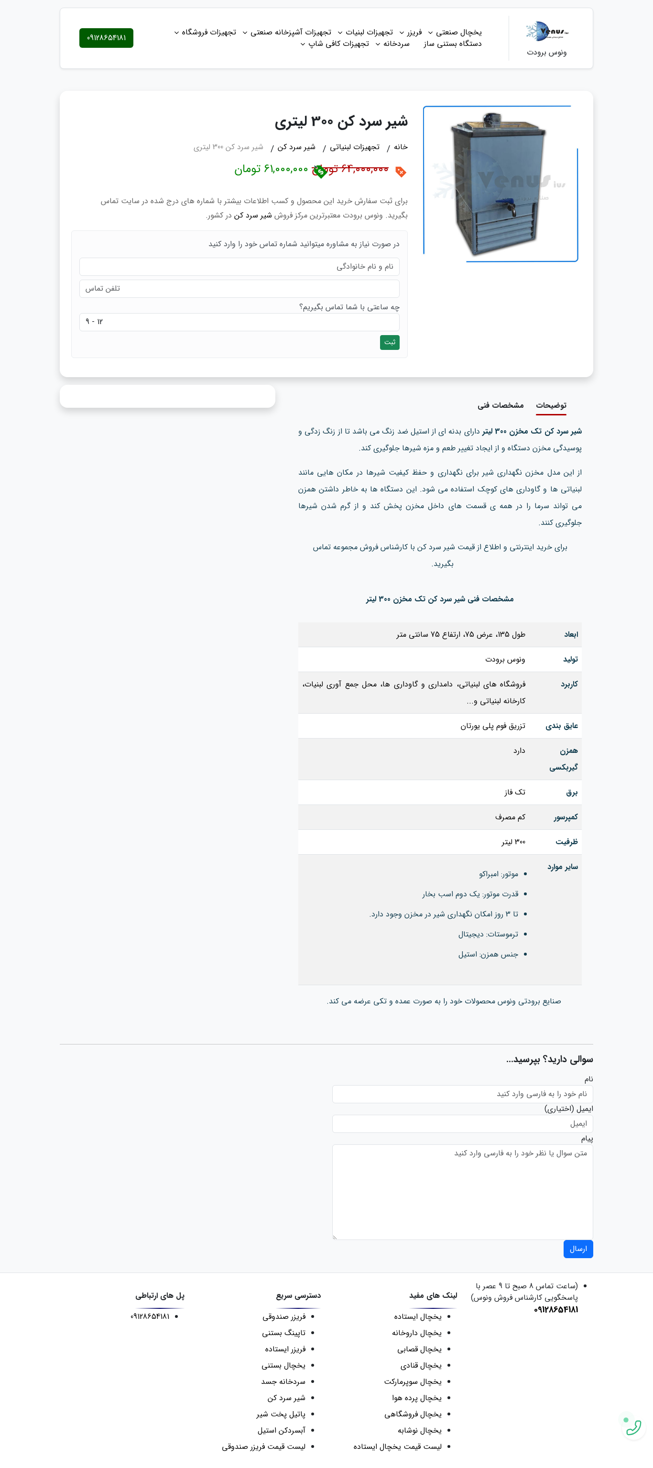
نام (589, 1079)
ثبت (389, 342)
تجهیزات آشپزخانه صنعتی (290, 32)
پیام (587, 1138)
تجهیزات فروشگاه (209, 32)
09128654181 (106, 38)
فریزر (414, 32)
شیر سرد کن (253, 215)
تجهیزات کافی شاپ (338, 44)
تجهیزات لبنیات (369, 32)
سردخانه (396, 44)
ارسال (578, 1249)
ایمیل (585, 1109)
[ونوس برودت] (547, 32)
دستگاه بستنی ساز (453, 44)
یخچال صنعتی (459, 32)
